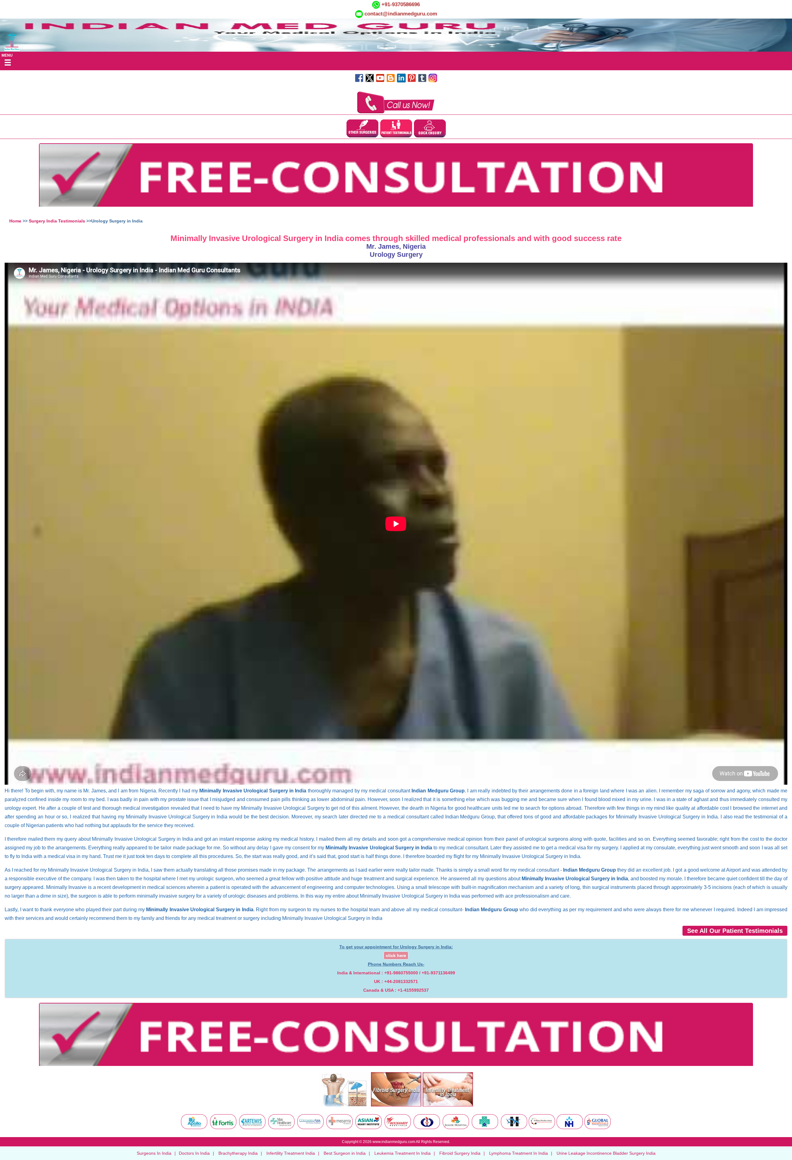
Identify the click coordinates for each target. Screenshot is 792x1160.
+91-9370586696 (400, 4)
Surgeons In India (154, 1153)
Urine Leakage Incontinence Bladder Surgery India (606, 1153)
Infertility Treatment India (290, 1153)
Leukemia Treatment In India (402, 1153)
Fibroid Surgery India (459, 1153)
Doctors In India (194, 1153)
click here (396, 955)
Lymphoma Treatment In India (518, 1153)
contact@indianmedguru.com (400, 14)
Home (15, 220)
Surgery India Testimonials (57, 220)
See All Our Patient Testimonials (735, 930)
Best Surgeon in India (345, 1153)
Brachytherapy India (238, 1153)
